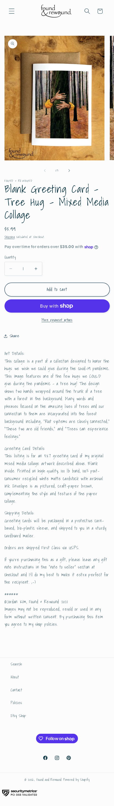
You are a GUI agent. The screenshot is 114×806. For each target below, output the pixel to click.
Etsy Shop (18, 715)
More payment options (57, 319)
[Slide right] (69, 170)
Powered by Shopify (76, 779)
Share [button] (14, 335)
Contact (16, 690)
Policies (16, 702)
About (15, 677)
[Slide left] (45, 170)
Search (16, 664)
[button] (11, 11)
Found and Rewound (49, 779)
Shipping (10, 237)
